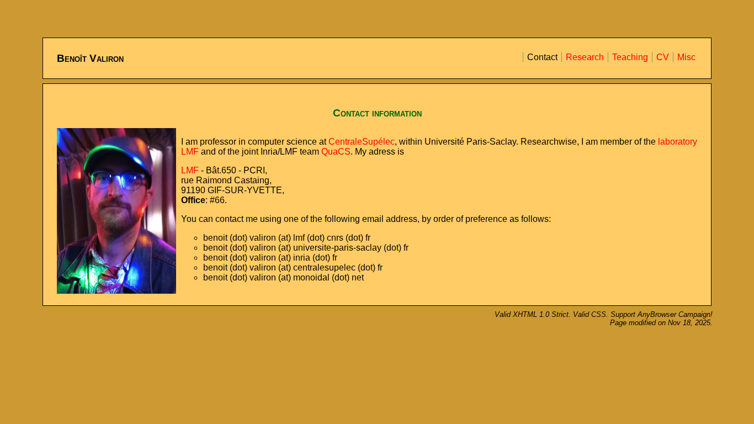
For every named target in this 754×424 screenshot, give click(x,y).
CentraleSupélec (361, 141)
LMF (190, 170)
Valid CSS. (591, 314)
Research (585, 57)
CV (662, 57)
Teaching (630, 57)
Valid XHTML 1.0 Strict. (534, 314)
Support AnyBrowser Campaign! (661, 314)
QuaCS (336, 151)
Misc (686, 57)
